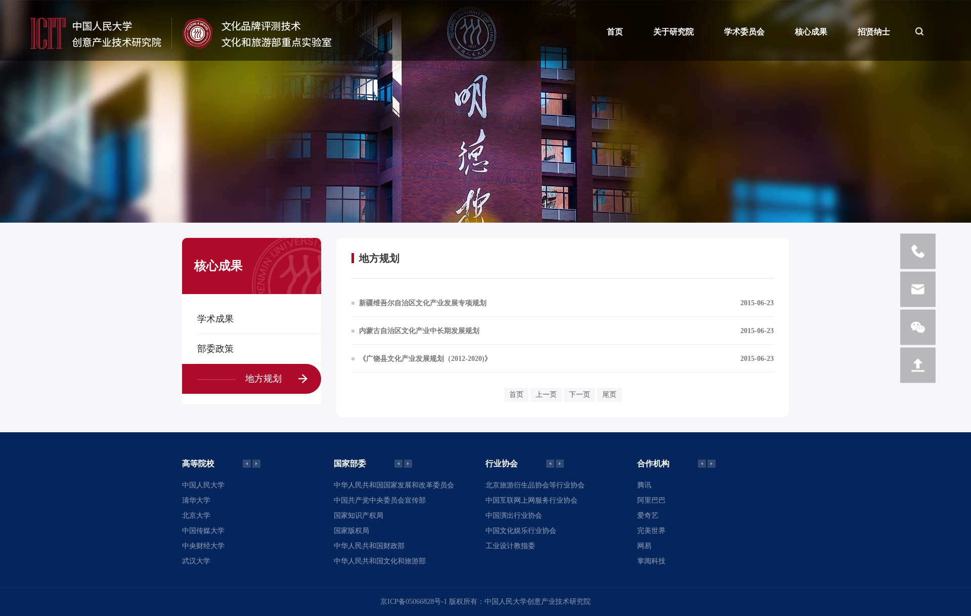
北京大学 (196, 515)
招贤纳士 (874, 31)
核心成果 (811, 31)
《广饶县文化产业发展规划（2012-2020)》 (425, 358)
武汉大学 (196, 561)
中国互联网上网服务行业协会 (532, 500)
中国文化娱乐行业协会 (521, 531)
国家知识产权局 (358, 515)
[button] (256, 464)
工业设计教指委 (510, 546)
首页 (615, 31)
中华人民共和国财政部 (369, 546)
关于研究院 (673, 31)
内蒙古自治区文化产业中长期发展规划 (419, 331)
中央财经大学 (203, 546)
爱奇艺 (647, 515)
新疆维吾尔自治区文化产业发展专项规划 (423, 303)
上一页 (546, 394)
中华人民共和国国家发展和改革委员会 (394, 485)
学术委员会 (744, 31)
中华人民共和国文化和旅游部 (380, 561)
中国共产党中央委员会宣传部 (380, 500)
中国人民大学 (203, 485)
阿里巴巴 (651, 500)
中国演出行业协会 (514, 515)
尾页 (609, 394)
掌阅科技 (651, 561)
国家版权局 (351, 531)
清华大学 (196, 500)
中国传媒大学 (203, 531)
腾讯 (644, 485)
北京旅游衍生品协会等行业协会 (535, 485)
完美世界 (651, 531)
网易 (644, 546)
